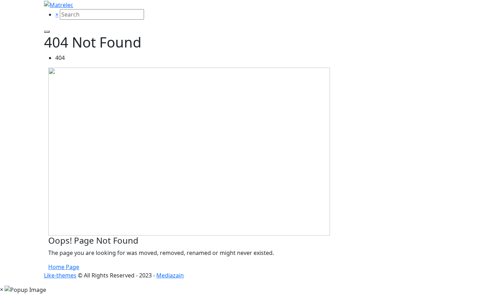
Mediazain (170, 275)
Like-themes (60, 275)
